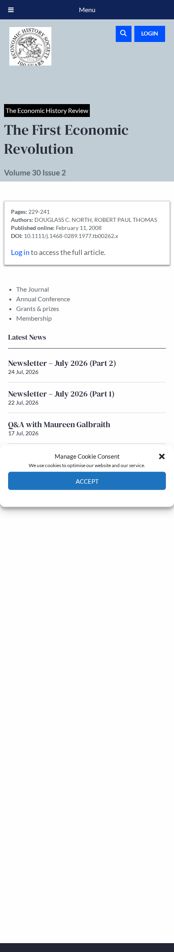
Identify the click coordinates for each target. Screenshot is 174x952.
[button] (162, 456)
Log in (20, 252)
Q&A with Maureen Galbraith (59, 424)
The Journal (32, 289)
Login (149, 33)
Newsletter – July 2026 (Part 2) (62, 363)
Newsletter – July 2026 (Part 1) (61, 393)
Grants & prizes (37, 308)
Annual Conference (43, 299)
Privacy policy (101, 496)
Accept (87, 480)
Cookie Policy (68, 496)
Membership (34, 318)
